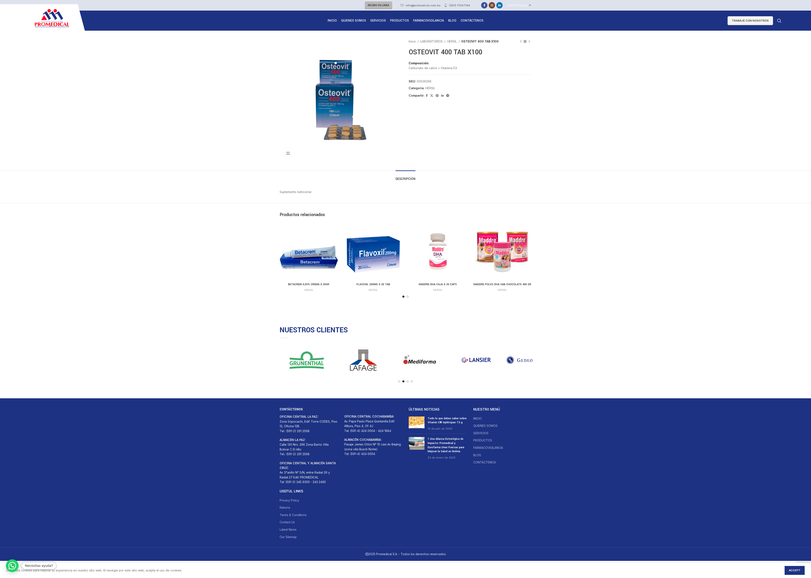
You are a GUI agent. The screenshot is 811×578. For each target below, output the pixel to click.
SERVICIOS (481, 433)
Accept (794, 570)
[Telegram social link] (447, 96)
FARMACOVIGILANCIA (488, 447)
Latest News (288, 529)
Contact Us (287, 522)
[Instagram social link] (492, 5)
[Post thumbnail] (417, 423)
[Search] (779, 20)
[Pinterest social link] (437, 96)
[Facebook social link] (484, 5)
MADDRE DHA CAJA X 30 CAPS (438, 284)
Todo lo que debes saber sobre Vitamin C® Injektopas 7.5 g (447, 420)
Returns (285, 507)
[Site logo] (52, 17)
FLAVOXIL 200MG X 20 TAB (373, 284)
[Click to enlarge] (288, 153)
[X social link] (431, 96)
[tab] (405, 176)
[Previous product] (521, 41)
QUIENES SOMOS (485, 425)
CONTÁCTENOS (484, 462)
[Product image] (502, 251)
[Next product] (529, 41)
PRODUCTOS (482, 440)
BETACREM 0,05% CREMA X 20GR (308, 284)
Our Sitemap (288, 537)
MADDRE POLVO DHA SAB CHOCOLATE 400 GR (502, 284)
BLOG (477, 455)
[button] (12, 565)
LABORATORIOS (431, 41)
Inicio (412, 41)
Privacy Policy (289, 500)
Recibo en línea (378, 5)
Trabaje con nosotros (750, 20)
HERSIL (452, 41)
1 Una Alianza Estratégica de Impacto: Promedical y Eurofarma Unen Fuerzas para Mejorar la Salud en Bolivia (446, 445)
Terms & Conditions (293, 515)
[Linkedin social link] (499, 5)
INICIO (477, 418)
